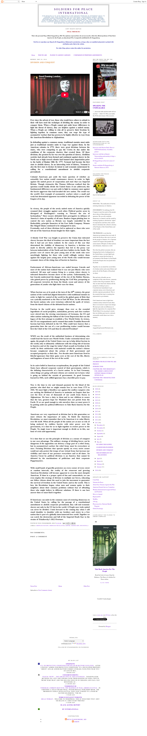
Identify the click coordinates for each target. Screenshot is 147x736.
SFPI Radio (108, 615)
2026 (96, 389)
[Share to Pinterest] (75, 523)
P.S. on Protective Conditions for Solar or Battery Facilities (67, 665)
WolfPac (95, 499)
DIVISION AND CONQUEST (104, 450)
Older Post (87, 586)
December (100, 425)
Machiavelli (84, 525)
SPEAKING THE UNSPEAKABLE (99, 106)
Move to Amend (97, 494)
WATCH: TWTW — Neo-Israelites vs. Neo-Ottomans (64, 676)
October (99, 431)
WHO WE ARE (42, 55)
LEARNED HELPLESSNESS (104, 447)
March (99, 461)
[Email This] (66, 523)
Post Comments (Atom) (45, 590)
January (99, 467)
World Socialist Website (70, 697)
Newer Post (33, 586)
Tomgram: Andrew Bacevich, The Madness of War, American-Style (69, 688)
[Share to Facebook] (72, 523)
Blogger (108, 626)
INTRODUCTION (98, 366)
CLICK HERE (104, 582)
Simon (76, 722)
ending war (75, 525)
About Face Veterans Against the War (103, 485)
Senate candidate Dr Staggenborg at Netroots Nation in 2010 (103, 166)
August (99, 436)
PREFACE (96, 364)
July (98, 439)
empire (68, 525)
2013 (96, 417)
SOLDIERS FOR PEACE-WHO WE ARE (104, 362)
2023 (96, 397)
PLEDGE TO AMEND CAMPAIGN (60, 55)
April (98, 458)
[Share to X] (70, 523)
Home (33, 55)
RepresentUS (96, 497)
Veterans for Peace (98, 482)
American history (42, 525)
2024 (96, 394)
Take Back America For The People (105, 570)
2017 (96, 406)
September (100, 433)
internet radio (100, 615)
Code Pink (96, 480)
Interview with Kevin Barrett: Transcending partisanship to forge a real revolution (104, 156)
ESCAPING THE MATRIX (104, 444)
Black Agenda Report (70, 705)
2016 (96, 409)
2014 (96, 414)
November (100, 428)
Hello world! (47, 699)
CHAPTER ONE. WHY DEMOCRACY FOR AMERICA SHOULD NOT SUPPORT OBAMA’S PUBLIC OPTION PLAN (104, 372)
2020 (96, 403)
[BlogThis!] (68, 523)
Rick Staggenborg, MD (76, 719)
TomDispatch (70, 686)
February (99, 464)
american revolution (57, 525)
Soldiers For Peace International (73, 11)
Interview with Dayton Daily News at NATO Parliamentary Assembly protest (103, 149)
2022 (96, 400)
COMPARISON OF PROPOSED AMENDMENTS (88, 55)
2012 (96, 420)
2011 (96, 423)
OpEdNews (70, 664)
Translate (81, 644)
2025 (96, 392)
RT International (70, 709)
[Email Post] (63, 523)
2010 (96, 470)
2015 (96, 411)
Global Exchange (98, 508)
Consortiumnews (70, 675)
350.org (95, 501)
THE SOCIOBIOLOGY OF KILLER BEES (104, 454)
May (98, 442)
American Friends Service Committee (104, 487)
